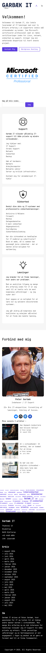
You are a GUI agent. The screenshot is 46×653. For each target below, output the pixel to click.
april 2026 (9, 559)
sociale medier (32, 509)
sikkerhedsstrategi (24, 509)
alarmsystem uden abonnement (14, 490)
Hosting (1, 501)
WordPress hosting (30, 511)
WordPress (24, 511)
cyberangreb (11, 492)
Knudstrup (6, 529)
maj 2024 (8, 605)
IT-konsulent (16, 501)
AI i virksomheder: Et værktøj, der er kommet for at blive (30, 446)
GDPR (36, 498)
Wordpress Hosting (29, 49)
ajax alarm (7, 490)
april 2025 (9, 590)
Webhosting (19, 511)
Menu (6, 8)
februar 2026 (10, 564)
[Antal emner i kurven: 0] (42, 6)
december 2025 (10, 569)
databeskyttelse (22, 494)
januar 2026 (9, 567)
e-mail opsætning (42, 496)
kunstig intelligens (18, 505)
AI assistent (2, 490)
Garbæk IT (29, 498)
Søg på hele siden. (10, 101)
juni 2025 (8, 585)
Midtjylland (24, 505)
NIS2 (33, 505)
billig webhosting (40, 490)
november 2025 (10, 572)
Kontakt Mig (9, 49)
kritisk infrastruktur (3, 505)
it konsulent (11, 503)
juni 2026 (8, 556)
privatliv (25, 507)
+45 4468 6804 (8, 535)
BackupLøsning (22, 490)
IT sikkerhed (18, 503)
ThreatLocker (11, 511)
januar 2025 (9, 598)
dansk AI (16, 494)
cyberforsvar (19, 492)
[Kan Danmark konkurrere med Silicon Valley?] (10, 432)
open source (3, 507)
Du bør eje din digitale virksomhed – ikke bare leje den (30, 465)
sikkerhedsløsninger (17, 509)
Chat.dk (5, 492)
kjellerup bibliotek (36, 503)
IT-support (3, 503)
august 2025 (9, 580)
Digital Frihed (11, 496)
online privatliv (38, 505)
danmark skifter (10, 494)
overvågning (11, 507)
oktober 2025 (10, 574)
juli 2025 (8, 582)
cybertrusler (3, 494)
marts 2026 (9, 561)
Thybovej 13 (7, 526)
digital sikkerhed (18, 496)
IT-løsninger (25, 501)
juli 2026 (8, 554)
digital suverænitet (27, 496)
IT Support (28, 503)
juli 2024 (8, 603)
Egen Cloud (2, 498)
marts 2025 (9, 592)
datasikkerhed (36, 494)
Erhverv (8, 499)
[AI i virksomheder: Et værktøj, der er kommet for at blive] (10, 451)
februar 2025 (10, 595)
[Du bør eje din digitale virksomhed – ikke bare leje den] (10, 470)
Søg (29, 104)
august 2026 (9, 551)
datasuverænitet (3, 496)
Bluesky (1, 492)
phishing (17, 507)
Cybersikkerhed (30, 492)
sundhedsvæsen (2, 511)
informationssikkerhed (7, 501)
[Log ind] (36, 6)
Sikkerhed (9, 509)
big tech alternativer (30, 490)
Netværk (29, 505)
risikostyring (2, 509)
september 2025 (11, 577)
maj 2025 (8, 587)
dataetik (28, 494)
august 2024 (9, 600)
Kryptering (11, 505)
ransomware (41, 507)
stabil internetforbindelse (40, 509)
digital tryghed (36, 496)
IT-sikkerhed (36, 501)
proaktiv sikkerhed (34, 507)
